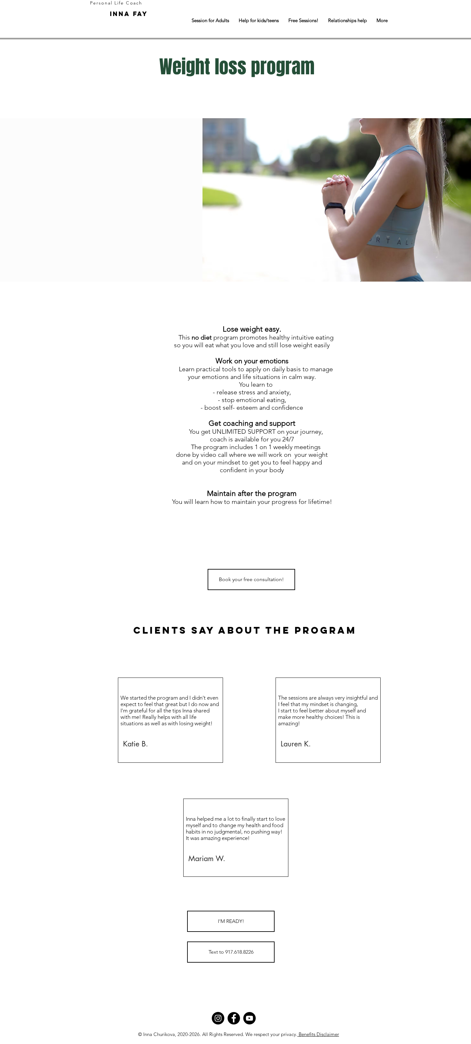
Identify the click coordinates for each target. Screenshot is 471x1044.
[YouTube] (249, 1018)
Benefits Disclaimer (318, 1034)
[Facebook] (233, 1018)
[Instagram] (218, 1018)
